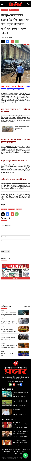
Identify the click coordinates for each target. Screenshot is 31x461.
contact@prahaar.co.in (18, 381)
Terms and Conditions (6, 449)
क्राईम (2, 310)
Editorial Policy (6, 451)
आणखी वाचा (27, 306)
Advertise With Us (19, 453)
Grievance (9, 453)
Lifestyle (3, 326)
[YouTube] (14, 384)
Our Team (15, 451)
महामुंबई (2, 351)
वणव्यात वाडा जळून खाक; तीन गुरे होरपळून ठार (22, 127)
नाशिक (2, 318)
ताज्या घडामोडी (4, 9)
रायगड (17, 9)
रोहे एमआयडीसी (19, 209)
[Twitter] (3, 41)
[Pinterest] (12, 41)
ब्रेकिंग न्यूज (12, 9)
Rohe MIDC (3, 209)
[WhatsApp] (17, 41)
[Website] (10, 384)
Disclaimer (17, 449)
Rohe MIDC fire (11, 209)
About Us (25, 449)
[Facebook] (7, 41)
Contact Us (24, 451)
